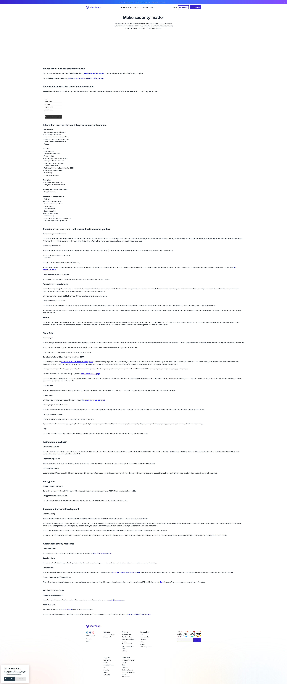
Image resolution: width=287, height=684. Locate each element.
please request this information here (138, 614)
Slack (142, 642)
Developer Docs (109, 665)
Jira (141, 634)
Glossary (125, 667)
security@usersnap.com (116, 600)
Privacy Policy (108, 637)
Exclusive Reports (127, 670)
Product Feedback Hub (128, 647)
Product (125, 632)
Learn (152, 7)
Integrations (144, 632)
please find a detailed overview (93, 73)
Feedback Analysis (128, 639)
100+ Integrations (146, 647)
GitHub (142, 644)
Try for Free (195, 7)
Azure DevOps (144, 637)
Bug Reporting (126, 637)
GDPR (105, 672)
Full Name (47, 104)
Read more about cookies (14, 674)
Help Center (107, 660)
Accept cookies (9, 678)
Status (106, 662)
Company (107, 632)
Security (163, 582)
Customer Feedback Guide (128, 673)
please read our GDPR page (90, 374)
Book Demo (183, 7)
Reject (21, 678)
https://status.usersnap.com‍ (102, 553)
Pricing (124, 650)
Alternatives (126, 677)
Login (175, 7)
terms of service (66, 609)
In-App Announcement (127, 643)
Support (107, 658)
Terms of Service (109, 634)
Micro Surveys (126, 634)
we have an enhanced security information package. (86, 78)
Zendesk (143, 639)
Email (46, 99)
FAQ (105, 667)
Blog (123, 665)
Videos (124, 662)
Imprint (87, 641)
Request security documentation (53, 116)
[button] (137, 7)
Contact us (88, 638)
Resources (126, 658)
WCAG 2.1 (107, 675)
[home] (93, 7)
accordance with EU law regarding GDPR (126, 572)
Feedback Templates (128, 660)
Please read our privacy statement (93, 400)
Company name (48, 109)
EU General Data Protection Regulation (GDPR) (77, 362)
